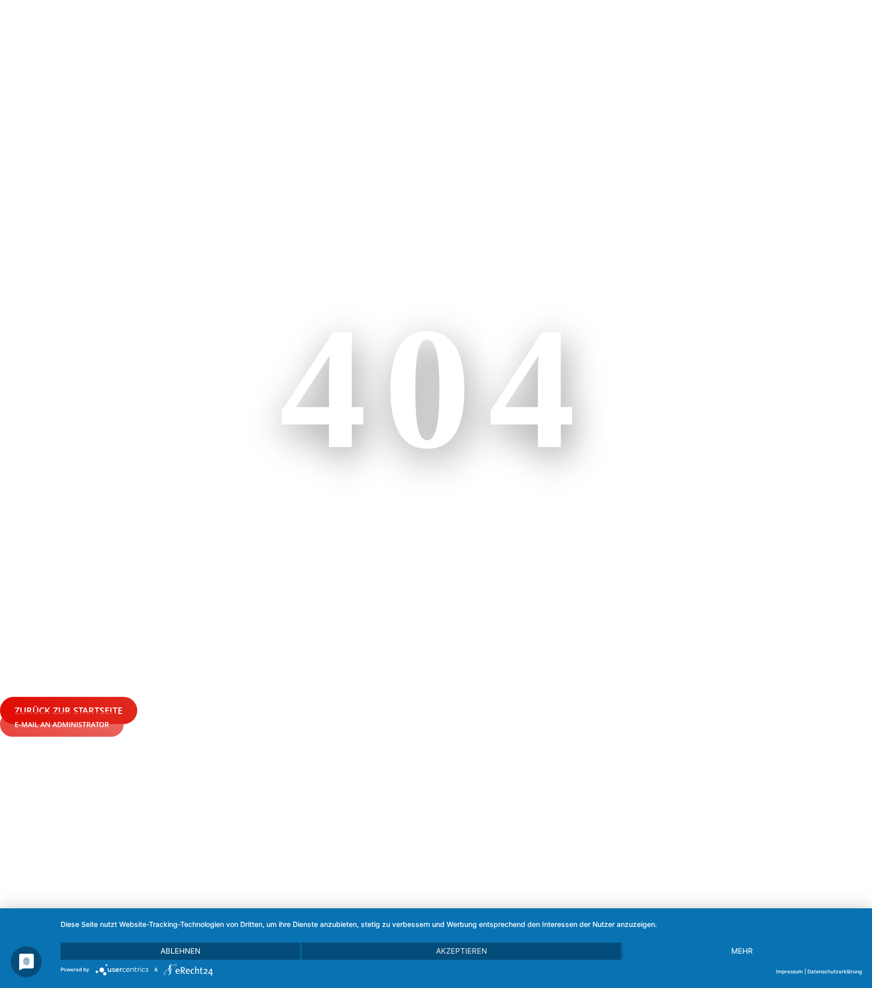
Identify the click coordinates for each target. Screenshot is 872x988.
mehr (742, 951)
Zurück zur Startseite (69, 710)
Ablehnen (180, 951)
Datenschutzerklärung (834, 971)
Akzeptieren (461, 951)
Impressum (789, 971)
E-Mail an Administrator (62, 724)
